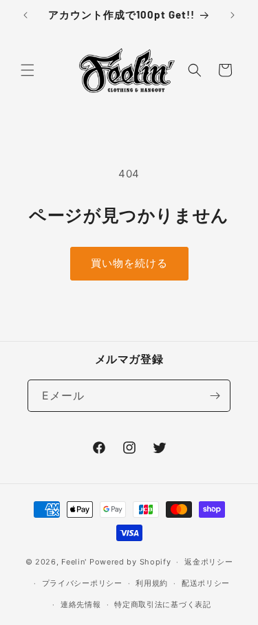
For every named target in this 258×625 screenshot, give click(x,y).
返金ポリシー (208, 562)
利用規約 (152, 583)
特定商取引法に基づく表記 (162, 604)
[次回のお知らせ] (232, 15)
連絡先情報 (81, 604)
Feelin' (74, 562)
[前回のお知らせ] (25, 15)
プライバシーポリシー (82, 583)
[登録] (215, 396)
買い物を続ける (129, 263)
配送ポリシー (206, 583)
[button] (27, 70)
